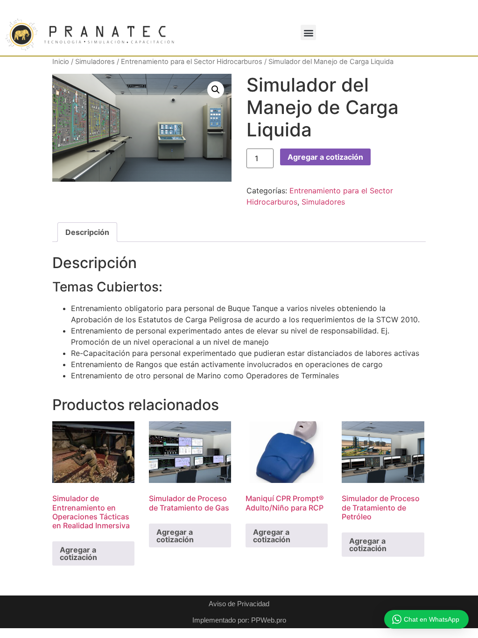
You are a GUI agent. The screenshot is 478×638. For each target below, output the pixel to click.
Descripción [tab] (87, 232)
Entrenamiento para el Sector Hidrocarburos (191, 61)
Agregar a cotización (325, 157)
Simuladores (95, 61)
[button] (308, 32)
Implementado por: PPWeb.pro (239, 620)
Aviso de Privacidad (239, 604)
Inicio (60, 61)
